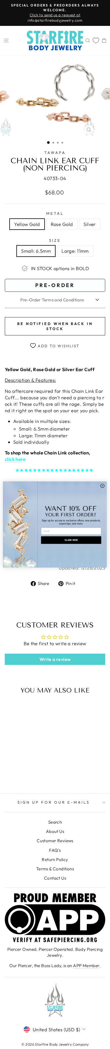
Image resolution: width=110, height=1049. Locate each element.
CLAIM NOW (71, 540)
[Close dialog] (102, 486)
